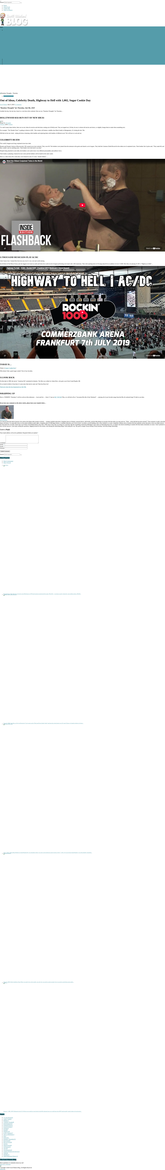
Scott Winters (3, 104)
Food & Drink (8, 1127)
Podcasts (6, 1137)
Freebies (6, 1128)
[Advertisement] (82, 78)
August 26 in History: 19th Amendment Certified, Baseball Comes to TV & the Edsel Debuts (25, 33)
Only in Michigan (8, 1134)
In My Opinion (8, 1133)
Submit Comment (5, 451)
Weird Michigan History (10, 1156)
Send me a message (5, 1164)
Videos (5, 1153)
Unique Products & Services (11, 1151)
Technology (7, 1147)
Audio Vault (7, 1119)
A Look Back (7, 30)
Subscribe (2, 1169)
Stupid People (7, 1145)
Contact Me (6, 8)
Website (2, 448)
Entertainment (7, 1124)
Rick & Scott (7, 1142)
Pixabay (10, 124)
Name (2, 444)
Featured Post (8, 1125)
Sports (5, 1144)
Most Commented (8, 461)
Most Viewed (7, 462)
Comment (2, 443)
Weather (6, 1154)
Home (5, 5)
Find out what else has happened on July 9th (13, 387)
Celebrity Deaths (8, 1122)
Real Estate (6, 1141)
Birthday (6, 1120)
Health (5, 1130)
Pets (4, 1136)
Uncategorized (7, 1150)
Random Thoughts (8, 96)
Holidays (6, 1131)
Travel (5, 1148)
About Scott (6, 7)
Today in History (8, 10)
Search (2, 2)
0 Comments (18, 104)
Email (2, 446)
